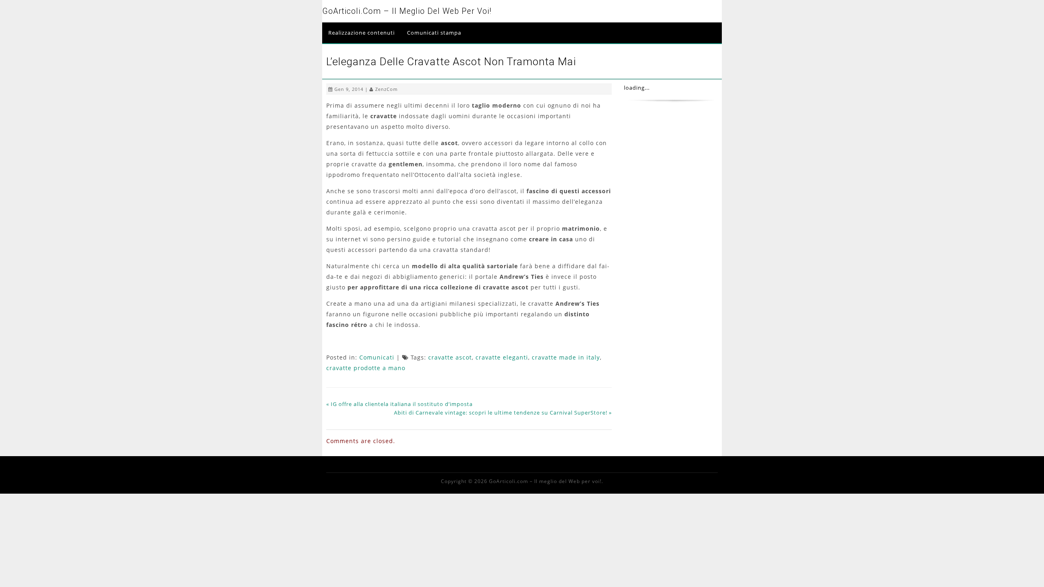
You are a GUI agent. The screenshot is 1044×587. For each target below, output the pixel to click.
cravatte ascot (450, 357)
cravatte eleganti (502, 357)
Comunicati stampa (434, 32)
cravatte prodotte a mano (365, 368)
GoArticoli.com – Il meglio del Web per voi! (406, 11)
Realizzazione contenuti (361, 32)
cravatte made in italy (566, 357)
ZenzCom (386, 89)
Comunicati (376, 357)
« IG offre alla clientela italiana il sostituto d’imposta (399, 404)
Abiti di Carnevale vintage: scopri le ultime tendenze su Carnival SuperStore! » (503, 412)
